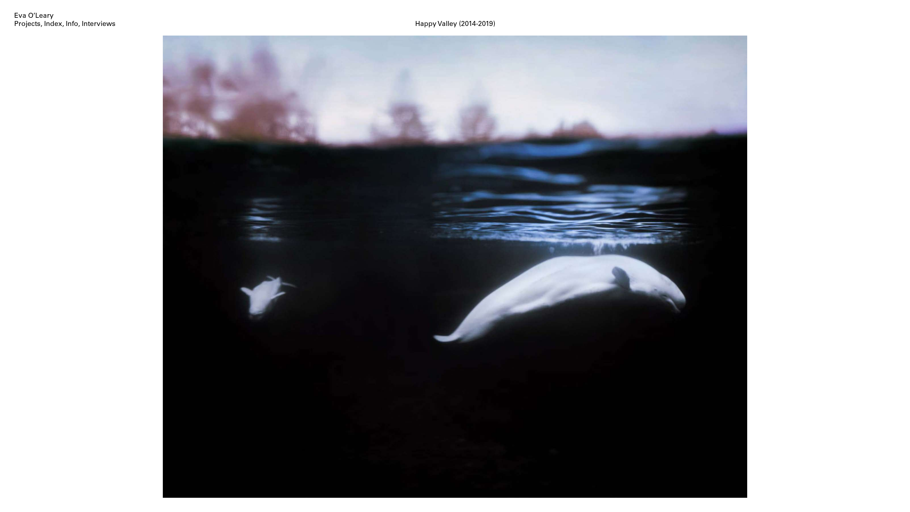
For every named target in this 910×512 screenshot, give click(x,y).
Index (53, 24)
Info (72, 24)
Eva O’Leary (34, 16)
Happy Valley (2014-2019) (455, 24)
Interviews (99, 24)
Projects (27, 24)
